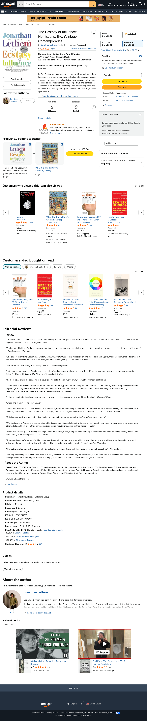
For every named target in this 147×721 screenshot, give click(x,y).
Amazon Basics (44, 11)
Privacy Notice (52, 713)
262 (77, 308)
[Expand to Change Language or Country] (105, 5)
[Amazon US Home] (46, 705)
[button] (4, 11)
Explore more (56, 133)
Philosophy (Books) (25, 540)
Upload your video (12, 569)
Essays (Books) (22, 533)
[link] (50, 153)
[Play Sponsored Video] (104, 644)
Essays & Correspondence (36, 25)
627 (25, 308)
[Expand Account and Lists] (125, 5)
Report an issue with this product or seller (60, 96)
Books (128, 11)
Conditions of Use (38, 713)
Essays (52, 25)
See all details (44, 118)
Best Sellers (59, 11)
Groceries (87, 11)
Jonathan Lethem (49, 45)
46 (127, 305)
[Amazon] (8, 4)
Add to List (111, 143)
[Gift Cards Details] (144, 11)
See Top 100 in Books (53, 530)
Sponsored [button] (6, 624)
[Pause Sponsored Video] (65, 655)
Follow (27, 100)
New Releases (74, 11)
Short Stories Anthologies (27, 536)
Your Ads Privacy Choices (105, 713)
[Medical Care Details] (34, 11)
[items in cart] (142, 4)
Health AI (14, 11)
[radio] (111, 34)
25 (102, 308)
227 (51, 305)
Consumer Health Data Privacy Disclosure (76, 713)
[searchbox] (56, 4)
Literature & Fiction (16, 25)
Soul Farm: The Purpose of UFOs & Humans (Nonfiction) (109, 662)
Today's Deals (116, 11)
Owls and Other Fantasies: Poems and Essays (48, 662)
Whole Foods (101, 11)
